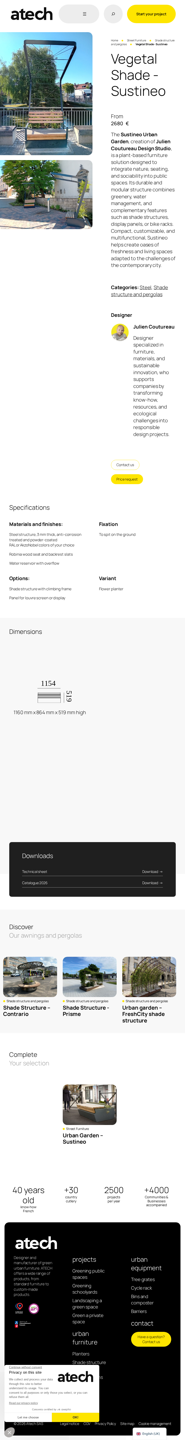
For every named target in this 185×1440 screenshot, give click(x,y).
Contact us (125, 464)
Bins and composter (142, 1299)
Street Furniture (136, 40)
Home (114, 40)
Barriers (139, 1311)
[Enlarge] (86, 38)
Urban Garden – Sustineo (83, 1138)
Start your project (151, 13)
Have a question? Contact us (151, 1339)
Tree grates (143, 1279)
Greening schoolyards (84, 1289)
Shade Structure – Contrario (26, 1011)
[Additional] (84, 14)
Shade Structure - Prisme (86, 1011)
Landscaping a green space (87, 1303)
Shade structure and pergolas (139, 291)
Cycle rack (141, 1288)
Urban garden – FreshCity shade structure (143, 1014)
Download (150, 871)
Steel (146, 287)
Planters (80, 1354)
